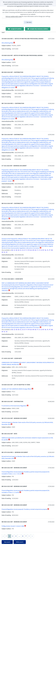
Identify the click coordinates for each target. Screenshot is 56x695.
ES (23, 250)
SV (6, 252)
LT (39, 250)
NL (45, 250)
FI (26, 250)
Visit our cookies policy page (14, 16)
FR (29, 250)
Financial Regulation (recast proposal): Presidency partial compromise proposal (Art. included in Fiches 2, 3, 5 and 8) (26, 491)
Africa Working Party (7, 43)
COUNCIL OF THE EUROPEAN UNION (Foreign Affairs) (17, 389)
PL (47, 250)
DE (19, 250)
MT (43, 250)
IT (37, 250)
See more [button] (28, 22)
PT (50, 250)
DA (16, 250)
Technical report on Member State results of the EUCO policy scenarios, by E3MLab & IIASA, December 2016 (27, 423)
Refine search (19, 542)
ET (25, 250)
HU (35, 250)
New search (7, 542)
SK (2, 252)
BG (12, 250)
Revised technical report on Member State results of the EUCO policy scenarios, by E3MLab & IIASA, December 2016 (28, 457)
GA (31, 250)
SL (4, 252)
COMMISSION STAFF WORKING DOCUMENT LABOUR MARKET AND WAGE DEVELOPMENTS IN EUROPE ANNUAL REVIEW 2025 (28, 363)
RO (52, 250)
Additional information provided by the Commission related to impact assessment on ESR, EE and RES (27, 439)
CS (14, 250)
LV (41, 250)
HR (33, 250)
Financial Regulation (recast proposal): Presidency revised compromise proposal (25, 509)
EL (21, 250)
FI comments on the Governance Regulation (14, 406)
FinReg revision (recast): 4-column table (13, 526)
